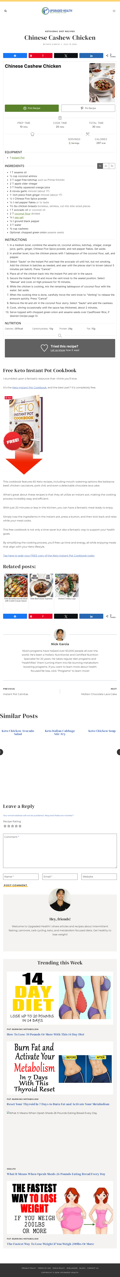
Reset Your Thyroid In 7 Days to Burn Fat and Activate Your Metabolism (58, 1104)
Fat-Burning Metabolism (22, 1029)
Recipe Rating (12, 821)
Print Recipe (33, 108)
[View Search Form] (5, 11)
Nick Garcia (53, 44)
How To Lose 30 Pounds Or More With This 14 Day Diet (45, 1034)
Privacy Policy (29, 1268)
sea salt (19, 217)
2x (106, 165)
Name (9, 876)
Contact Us (92, 1268)
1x (100, 165)
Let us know (58, 350)
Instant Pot (18, 157)
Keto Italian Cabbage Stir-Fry (60, 732)
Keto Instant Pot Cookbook (29, 387)
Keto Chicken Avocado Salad (18, 732)
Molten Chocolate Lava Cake (99, 692)
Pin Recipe (90, 108)
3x (112, 165)
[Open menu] (114, 10)
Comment (11, 836)
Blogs (82, 1268)
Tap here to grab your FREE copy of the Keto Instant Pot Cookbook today (49, 555)
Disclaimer (72, 1268)
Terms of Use (44, 1268)
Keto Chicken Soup (102, 731)
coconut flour (22, 213)
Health (11, 1169)
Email (48, 876)
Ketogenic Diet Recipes (60, 31)
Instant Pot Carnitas (15, 692)
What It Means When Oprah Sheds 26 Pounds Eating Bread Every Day (56, 1174)
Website (88, 876)
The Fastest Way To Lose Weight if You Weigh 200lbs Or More (50, 1244)
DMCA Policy (59, 1268)
